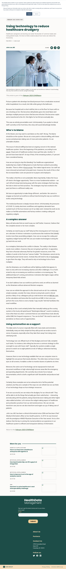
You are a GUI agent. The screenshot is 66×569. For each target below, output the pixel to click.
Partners (36, 536)
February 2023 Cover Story (15, 19)
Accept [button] (29, 14)
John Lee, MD (10, 47)
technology (55, 257)
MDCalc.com (54, 295)
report (8, 152)
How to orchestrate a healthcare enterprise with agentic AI (21, 450)
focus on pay (28, 167)
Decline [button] (36, 14)
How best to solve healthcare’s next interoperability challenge (22, 487)
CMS (11, 484)
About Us (36, 532)
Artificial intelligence (18, 460)
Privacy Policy (46, 567)
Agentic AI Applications (18, 447)
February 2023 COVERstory (32, 95)
